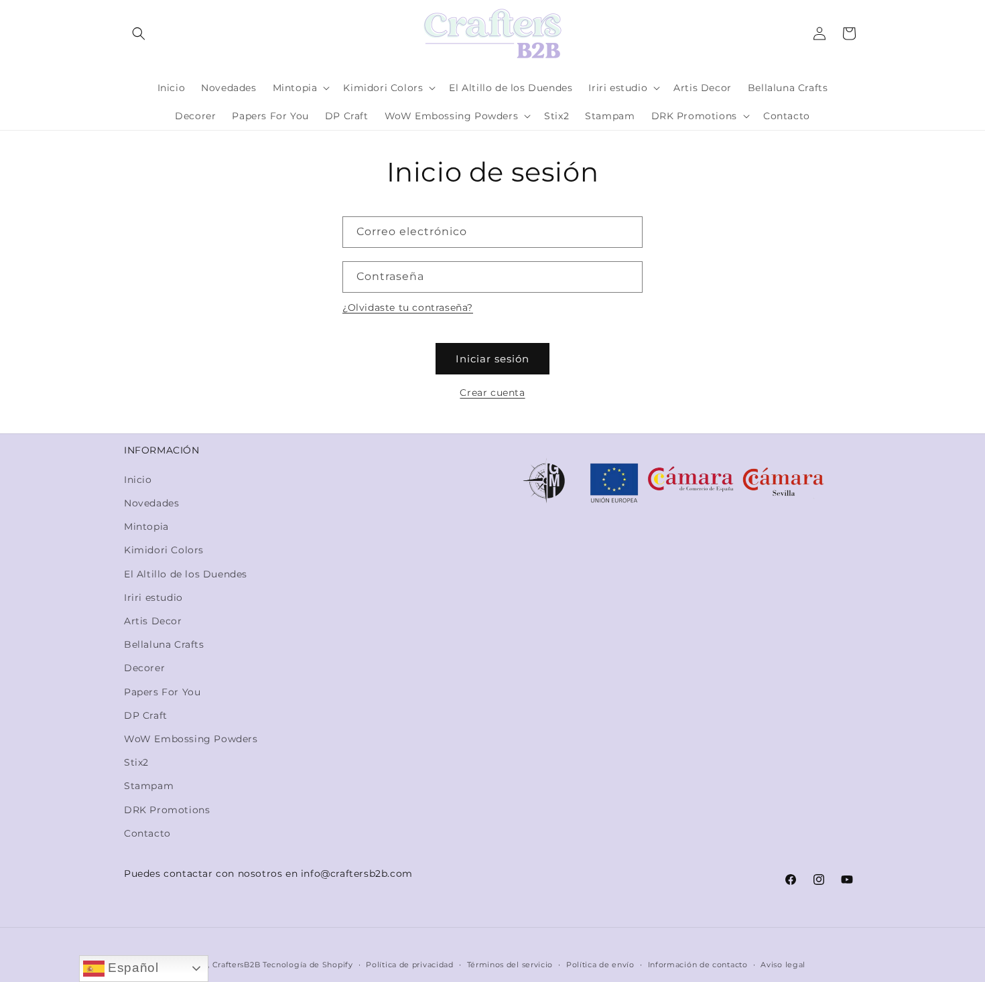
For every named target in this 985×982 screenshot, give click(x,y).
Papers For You (162, 692)
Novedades (151, 503)
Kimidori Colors (164, 550)
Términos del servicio (510, 964)
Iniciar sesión (492, 358)
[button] (138, 33)
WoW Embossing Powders (191, 739)
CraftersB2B (236, 964)
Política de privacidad (409, 964)
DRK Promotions (167, 810)
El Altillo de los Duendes (185, 574)
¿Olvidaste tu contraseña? (407, 307)
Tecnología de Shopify (308, 964)
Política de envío (600, 964)
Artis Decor (153, 621)
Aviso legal (783, 964)
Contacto (147, 833)
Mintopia (146, 526)
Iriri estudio (153, 597)
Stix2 (136, 762)
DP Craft (146, 715)
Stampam (149, 786)
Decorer (144, 668)
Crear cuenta (492, 393)
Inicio (138, 480)
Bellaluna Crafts (164, 644)
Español (132, 968)
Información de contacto (698, 964)
